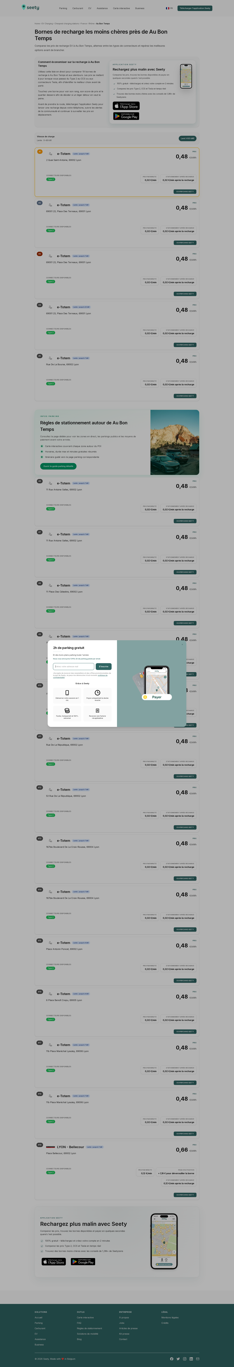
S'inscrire (103, 666)
